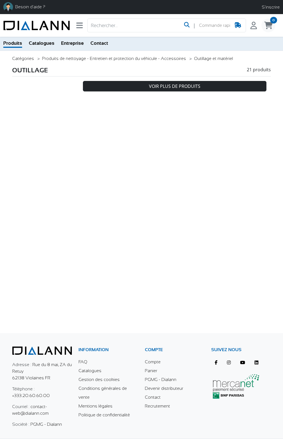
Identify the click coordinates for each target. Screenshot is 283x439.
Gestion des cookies (99, 379)
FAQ (82, 361)
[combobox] (214, 25)
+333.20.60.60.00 (31, 395)
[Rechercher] (187, 25)
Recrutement (157, 406)
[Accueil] (36, 25)
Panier (151, 370)
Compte (153, 361)
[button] (79, 26)
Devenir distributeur (164, 388)
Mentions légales (95, 406)
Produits (12, 43)
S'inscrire (271, 7)
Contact (99, 43)
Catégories (23, 58)
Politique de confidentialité (104, 414)
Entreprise (72, 43)
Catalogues (41, 43)
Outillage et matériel (213, 58)
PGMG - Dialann (46, 424)
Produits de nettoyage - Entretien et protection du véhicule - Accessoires (114, 58)
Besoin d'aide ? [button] (30, 6)
